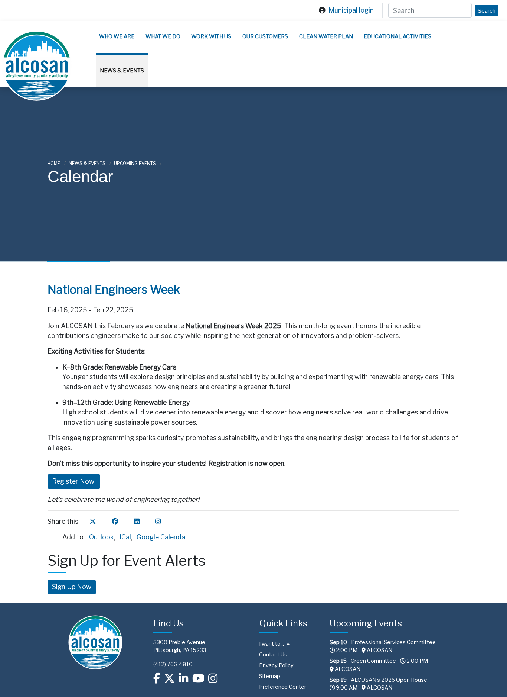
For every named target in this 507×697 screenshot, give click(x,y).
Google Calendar (162, 537)
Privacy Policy (276, 665)
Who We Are (116, 36)
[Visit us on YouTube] (198, 678)
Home (54, 163)
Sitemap (269, 676)
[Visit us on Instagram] (212, 678)
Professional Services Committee (393, 642)
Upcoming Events (135, 163)
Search (486, 10)
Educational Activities (397, 36)
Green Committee (373, 661)
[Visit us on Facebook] (156, 678)
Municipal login (351, 10)
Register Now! (74, 481)
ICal (125, 537)
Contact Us (273, 654)
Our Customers (265, 36)
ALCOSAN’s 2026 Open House (389, 680)
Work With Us (211, 36)
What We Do (162, 36)
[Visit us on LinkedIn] (183, 678)
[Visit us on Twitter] (169, 678)
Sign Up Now (71, 587)
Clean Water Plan (326, 36)
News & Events (122, 70)
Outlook (101, 537)
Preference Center (282, 687)
